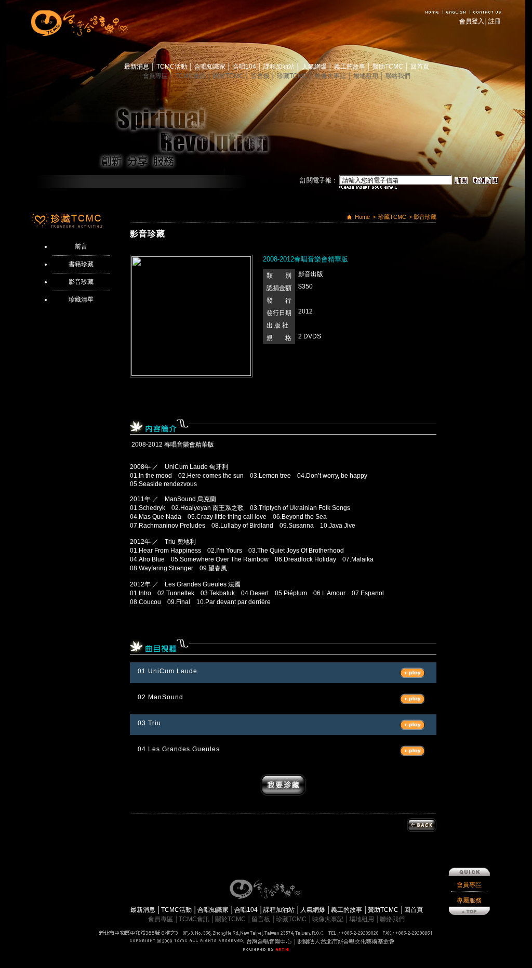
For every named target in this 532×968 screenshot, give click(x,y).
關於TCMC (229, 76)
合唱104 (245, 66)
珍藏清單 (81, 299)
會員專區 (156, 76)
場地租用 (366, 76)
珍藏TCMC (293, 76)
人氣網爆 (315, 66)
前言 (81, 246)
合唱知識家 (210, 66)
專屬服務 (469, 900)
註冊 (494, 21)
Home (362, 217)
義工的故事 (350, 66)
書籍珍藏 (81, 264)
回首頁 (419, 66)
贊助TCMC (389, 66)
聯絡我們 (397, 76)
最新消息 (137, 66)
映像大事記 (331, 76)
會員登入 (471, 21)
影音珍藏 (81, 281)
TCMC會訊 (191, 76)
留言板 (261, 76)
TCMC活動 (172, 66)
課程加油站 (279, 66)
